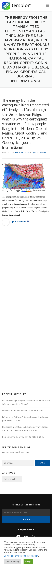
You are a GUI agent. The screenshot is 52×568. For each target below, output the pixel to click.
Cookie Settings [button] (13, 561)
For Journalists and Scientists (15, 452)
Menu (47, 5)
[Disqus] (26, 275)
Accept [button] (28, 561)
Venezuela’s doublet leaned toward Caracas (22, 410)
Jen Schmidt (39, 152)
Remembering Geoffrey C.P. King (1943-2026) (23, 437)
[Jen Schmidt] (5, 222)
